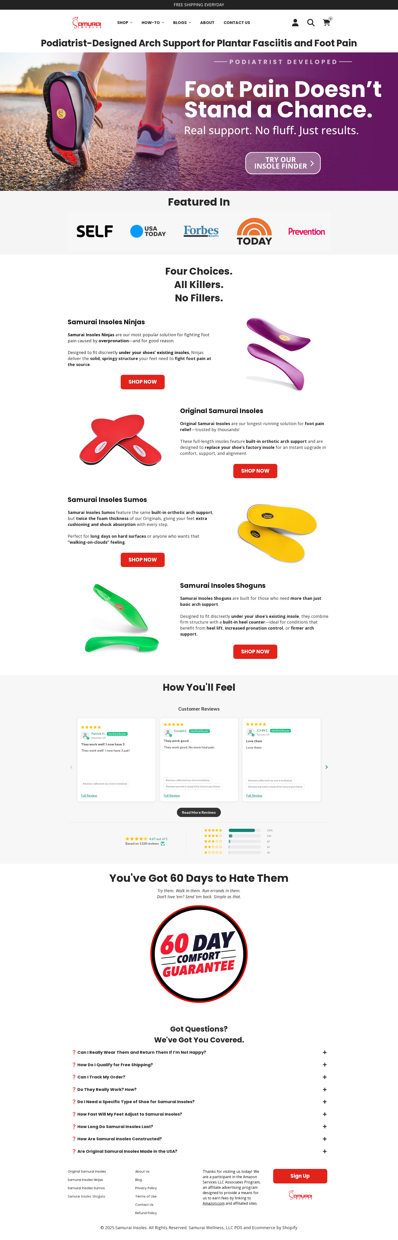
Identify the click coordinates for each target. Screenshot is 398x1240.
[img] (91, 727)
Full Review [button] (89, 795)
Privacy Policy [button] (146, 1188)
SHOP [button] (122, 22)
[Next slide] (326, 767)
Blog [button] (138, 1180)
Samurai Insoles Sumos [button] (86, 1188)
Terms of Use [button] (146, 1196)
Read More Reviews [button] (199, 812)
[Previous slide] (71, 767)
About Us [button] (142, 1172)
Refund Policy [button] (146, 1213)
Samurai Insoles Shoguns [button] (86, 1196)
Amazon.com (214, 1203)
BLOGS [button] (180, 22)
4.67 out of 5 (158, 839)
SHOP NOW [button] (143, 381)
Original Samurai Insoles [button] (87, 1172)
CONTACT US (237, 22)
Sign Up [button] (300, 1176)
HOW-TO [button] (151, 22)
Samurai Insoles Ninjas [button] (85, 1180)
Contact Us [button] (144, 1205)
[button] (199, 1052)
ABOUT (207, 22)
